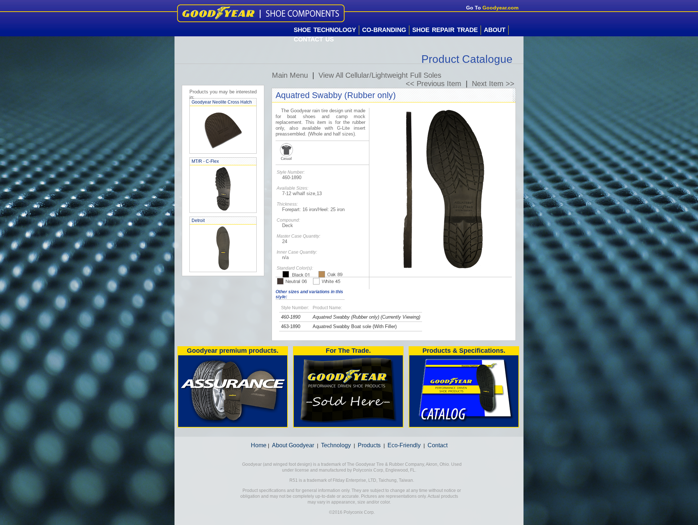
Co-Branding (384, 30)
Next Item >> (493, 84)
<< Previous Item (433, 84)
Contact (438, 445)
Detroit (198, 220)
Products (369, 445)
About (494, 30)
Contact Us (314, 39)
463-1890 (290, 326)
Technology (336, 445)
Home (258, 445)
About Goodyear (293, 445)
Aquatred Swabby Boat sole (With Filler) (355, 326)
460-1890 (290, 317)
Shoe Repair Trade (445, 30)
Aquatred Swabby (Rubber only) (346, 317)
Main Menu (290, 75)
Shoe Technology (325, 30)
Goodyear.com (500, 8)
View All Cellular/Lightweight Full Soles (379, 75)
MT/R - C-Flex (205, 161)
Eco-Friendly (404, 445)
